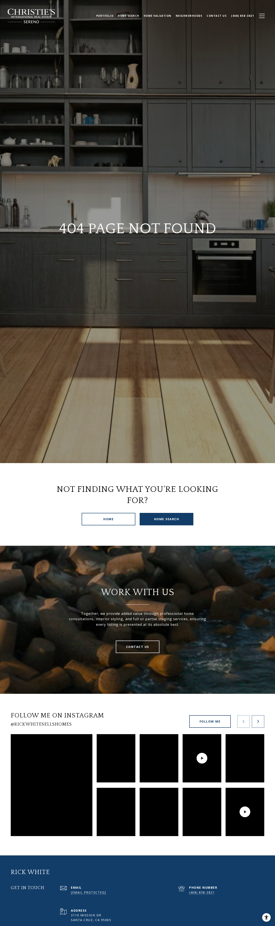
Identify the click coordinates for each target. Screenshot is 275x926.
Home (108, 519)
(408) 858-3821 (202, 892)
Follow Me (210, 721)
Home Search (166, 519)
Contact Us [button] (137, 647)
